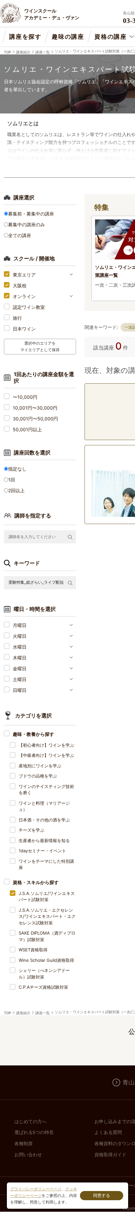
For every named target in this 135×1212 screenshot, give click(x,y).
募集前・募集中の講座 (31, 213)
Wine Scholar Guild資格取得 (46, 960)
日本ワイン (24, 329)
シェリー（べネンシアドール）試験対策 (44, 974)
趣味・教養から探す (33, 734)
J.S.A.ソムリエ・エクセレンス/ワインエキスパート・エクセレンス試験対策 (47, 916)
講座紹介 (23, 52)
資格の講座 (110, 36)
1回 (11, 479)
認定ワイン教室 (29, 307)
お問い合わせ (28, 1154)
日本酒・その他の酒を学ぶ (44, 819)
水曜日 (20, 647)
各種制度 (23, 1143)
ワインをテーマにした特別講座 (46, 864)
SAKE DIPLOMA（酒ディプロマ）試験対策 (47, 936)
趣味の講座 (68, 36)
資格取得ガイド (110, 1154)
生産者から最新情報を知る (44, 840)
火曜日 (20, 636)
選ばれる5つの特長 (34, 1132)
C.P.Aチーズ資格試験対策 (43, 987)
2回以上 (16, 490)
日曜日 (20, 690)
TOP (7, 52)
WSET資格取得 (33, 949)
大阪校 (20, 285)
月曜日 (20, 625)
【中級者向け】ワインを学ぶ (46, 755)
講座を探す (25, 36)
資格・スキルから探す (36, 882)
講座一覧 (42, 52)
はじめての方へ (30, 1121)
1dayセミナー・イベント (42, 850)
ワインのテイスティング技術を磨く (46, 790)
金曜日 (20, 668)
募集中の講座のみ (26, 224)
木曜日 (20, 657)
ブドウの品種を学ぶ (38, 775)
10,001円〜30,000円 (35, 408)
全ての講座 (19, 235)
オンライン (24, 296)
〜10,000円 (25, 397)
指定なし (17, 469)
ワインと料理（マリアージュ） (44, 806)
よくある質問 (108, 1132)
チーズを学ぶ (31, 830)
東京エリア (24, 274)
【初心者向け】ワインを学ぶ (46, 745)
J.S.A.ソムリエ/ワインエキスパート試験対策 (47, 896)
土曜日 (20, 679)
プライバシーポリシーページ (35, 1189)
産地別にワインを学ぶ (40, 765)
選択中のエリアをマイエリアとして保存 (40, 346)
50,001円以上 (27, 429)
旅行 (17, 318)
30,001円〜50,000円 (35, 418)
